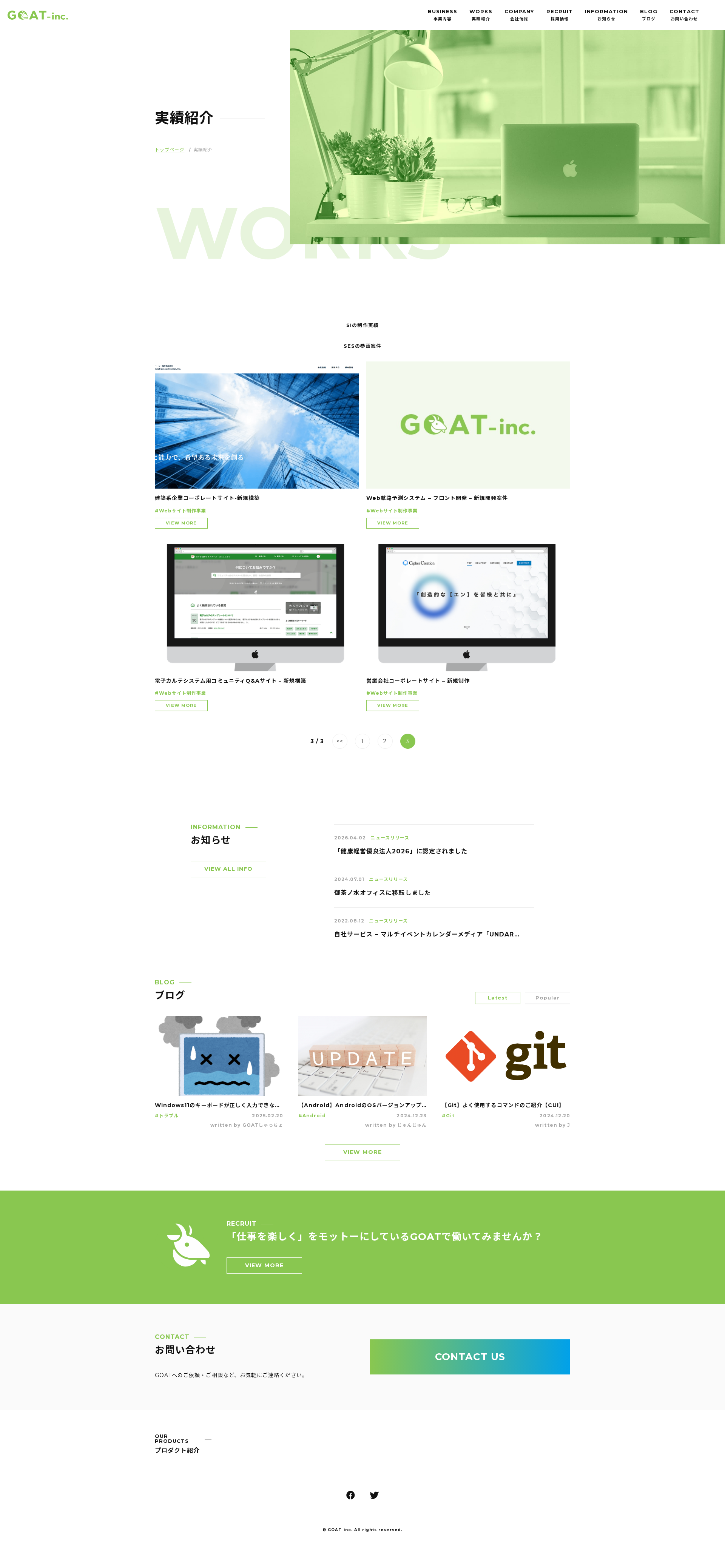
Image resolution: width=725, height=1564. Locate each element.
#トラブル (167, 1116)
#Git (448, 1116)
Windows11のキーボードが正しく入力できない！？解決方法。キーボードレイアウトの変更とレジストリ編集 (219, 1105)
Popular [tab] (547, 998)
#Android (312, 1116)
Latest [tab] (498, 998)
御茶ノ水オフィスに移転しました (382, 893)
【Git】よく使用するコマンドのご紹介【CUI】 (503, 1105)
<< (339, 741)
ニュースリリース (389, 838)
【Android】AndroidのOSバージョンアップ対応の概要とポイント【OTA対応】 (362, 1105)
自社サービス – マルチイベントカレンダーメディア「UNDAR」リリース (426, 934)
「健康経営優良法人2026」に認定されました (400, 851)
